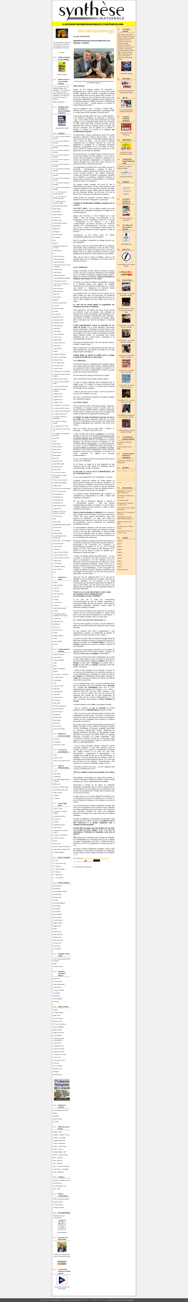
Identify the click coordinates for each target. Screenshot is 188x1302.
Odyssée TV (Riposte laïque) (61, 787)
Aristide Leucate (57, 220)
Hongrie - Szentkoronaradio (60, 1155)
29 (133, 480)
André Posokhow (57, 214)
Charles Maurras (57, 981)
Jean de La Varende (58, 990)
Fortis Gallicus (57, 773)
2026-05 (120, 549)
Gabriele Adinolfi (57, 340)
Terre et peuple (57, 726)
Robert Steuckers (58, 934)
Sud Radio (56, 795)
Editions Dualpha (57, 1030)
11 (123, 476)
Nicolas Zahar (57, 469)
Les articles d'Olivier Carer (60, 414)
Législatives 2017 (57, 396)
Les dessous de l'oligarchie (60, 835)
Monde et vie (56, 627)
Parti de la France (58, 711)
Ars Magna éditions (58, 1012)
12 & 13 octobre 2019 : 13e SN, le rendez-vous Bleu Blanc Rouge (126, 310)
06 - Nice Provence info (59, 863)
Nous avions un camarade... (60, 480)
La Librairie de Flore (58, 1046)
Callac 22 (55, 243)
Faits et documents (58, 593)
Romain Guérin (57, 937)
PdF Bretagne (56, 714)
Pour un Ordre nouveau (59, 491)
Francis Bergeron (57, 325)
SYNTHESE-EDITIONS (126, 176)
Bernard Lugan (57, 897)
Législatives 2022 (57, 399)
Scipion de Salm (57, 533)
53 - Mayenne (56, 872)
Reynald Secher (57, 1074)
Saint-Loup (56, 1001)
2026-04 (120, 552)
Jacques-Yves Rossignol (59, 357)
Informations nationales (59, 354)
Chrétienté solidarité (58, 660)
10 (121, 476)
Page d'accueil (109, 30)
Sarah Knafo (56, 530)
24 (121, 480)
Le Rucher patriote (58, 966)
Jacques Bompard (58, 691)
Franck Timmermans (58, 334)
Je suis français (57, 602)
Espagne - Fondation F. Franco (61, 1134)
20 (128, 478)
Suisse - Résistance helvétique (61, 1166)
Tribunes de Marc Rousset (60, 555)
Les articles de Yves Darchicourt (61, 411)
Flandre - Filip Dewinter (59, 1143)
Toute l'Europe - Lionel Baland (61, 1169)
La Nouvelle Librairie (58, 1051)
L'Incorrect (56, 605)
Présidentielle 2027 (58, 502)
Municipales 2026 (57, 466)
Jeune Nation (56, 694)
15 (133, 476)
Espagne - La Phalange (59, 1137)
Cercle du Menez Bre (58, 259)
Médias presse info (58, 621)
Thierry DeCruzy (57, 546)
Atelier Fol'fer (56, 1015)
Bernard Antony (57, 894)
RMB (54, 519)
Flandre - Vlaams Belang (59, 1146)
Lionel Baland (56, 908)
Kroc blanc (56, 1121)
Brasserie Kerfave (58, 1202)
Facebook (89, 861)
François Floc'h (57, 337)
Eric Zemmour (57, 314)
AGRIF (55, 963)
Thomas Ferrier (57, 943)
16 (118, 478)
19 (126, 478)
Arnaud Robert (57, 226)
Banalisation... (56, 231)
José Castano (57, 905)
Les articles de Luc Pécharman (61, 405)
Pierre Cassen (57, 843)
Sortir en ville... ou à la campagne (62, 540)
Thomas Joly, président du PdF (61, 760)
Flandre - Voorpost (58, 1149)
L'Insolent (55, 611)
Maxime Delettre (57, 914)
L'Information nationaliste (59, 608)
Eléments (55, 671)
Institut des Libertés (58, 686)
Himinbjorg (56, 1116)
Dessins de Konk (57, 1021)
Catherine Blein (57, 250)
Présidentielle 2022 (58, 500)
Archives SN (56, 217)
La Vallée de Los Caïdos (59, 1054)
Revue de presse (57, 516)
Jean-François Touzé (59, 362)
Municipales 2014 (57, 461)
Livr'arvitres (56, 1063)
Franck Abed (56, 328)
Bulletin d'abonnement (59, 102)
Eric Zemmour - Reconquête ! (61, 674)
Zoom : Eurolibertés (58, 1172)
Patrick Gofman (57, 917)
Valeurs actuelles (57, 641)
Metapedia (56, 1071)
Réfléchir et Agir (57, 717)
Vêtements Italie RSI (58, 1207)
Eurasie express (57, 1183)
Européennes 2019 (58, 320)
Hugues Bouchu (57, 348)
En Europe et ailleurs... (59, 308)
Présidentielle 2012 (58, 494)
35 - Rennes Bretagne (59, 869)
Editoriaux (55, 300)
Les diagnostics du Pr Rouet (60, 426)
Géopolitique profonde (59, 824)
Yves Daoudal (56, 948)
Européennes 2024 (58, 322)
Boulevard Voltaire (58, 585)
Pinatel (55, 928)
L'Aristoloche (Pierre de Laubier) (61, 371)
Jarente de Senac (58, 360)
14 (131, 476)
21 (131, 478)
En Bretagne (56, 739)
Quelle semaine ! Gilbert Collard (61, 849)
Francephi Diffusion (62, 1232)
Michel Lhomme (57, 452)
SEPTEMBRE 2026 (126, 244)
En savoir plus (130, 1300)
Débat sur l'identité (58, 291)
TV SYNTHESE (57, 563)
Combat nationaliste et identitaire (61, 278)
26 (126, 480)
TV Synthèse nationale (59, 566)
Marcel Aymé (56, 995)
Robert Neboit (56, 521)
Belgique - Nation (57, 1132)
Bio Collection (56, 237)
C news (55, 771)
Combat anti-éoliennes (59, 275)
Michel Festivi (56, 449)
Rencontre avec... (58, 508)
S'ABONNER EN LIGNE (61, 128)
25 (123, 480)
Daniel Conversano (58, 288)
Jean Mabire (56, 993)
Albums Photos (127, 280)
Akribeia (55, 1009)
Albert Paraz (56, 978)
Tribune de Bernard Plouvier (60, 552)
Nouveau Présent (57, 630)
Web (54, 572)
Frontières (56, 599)
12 (126, 476)
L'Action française (58, 697)
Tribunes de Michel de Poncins (61, 557)
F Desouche (56, 591)
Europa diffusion (57, 1035)
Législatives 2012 (57, 394)
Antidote (55, 582)
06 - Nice (55, 860)
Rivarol (55, 638)
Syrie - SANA (56, 1188)
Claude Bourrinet (57, 269)
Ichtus (54, 683)
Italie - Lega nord (57, 1160)
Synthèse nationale (62, 74)
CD (54, 253)
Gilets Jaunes (56, 345)
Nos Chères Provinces (59, 472)
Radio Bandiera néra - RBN (60, 789)
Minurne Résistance (58, 708)
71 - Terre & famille (58, 877)
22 (133, 478)
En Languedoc (57, 742)
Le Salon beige (57, 618)
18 (123, 478)
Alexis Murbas (57, 211)
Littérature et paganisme (59, 706)
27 (128, 480)
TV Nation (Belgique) (58, 852)
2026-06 (120, 546)
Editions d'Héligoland (58, 1027)
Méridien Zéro (56, 784)
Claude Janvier (57, 272)
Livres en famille (57, 1066)
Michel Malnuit (57, 455)
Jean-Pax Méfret (57, 1119)
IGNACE (55, 351)
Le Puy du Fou (57, 1057)
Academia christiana (58, 654)
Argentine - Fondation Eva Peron (61, 1180)
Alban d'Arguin (57, 208)
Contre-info (56, 588)
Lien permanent (104, 858)
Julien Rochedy (57, 827)
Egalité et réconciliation (59, 668)
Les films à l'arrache (58, 838)
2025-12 (120, 564)
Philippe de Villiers (58, 923)
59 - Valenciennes (58, 874)
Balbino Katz (56, 228)
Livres (54, 441)
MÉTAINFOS (56, 624)
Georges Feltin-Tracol (59, 342)
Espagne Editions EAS (59, 1140)
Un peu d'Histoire (57, 569)
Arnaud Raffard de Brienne (60, 223)
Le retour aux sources (59, 1060)
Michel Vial (56, 458)
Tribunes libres (57, 560)
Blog (54, 240)
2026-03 (120, 555)
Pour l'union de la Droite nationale (62, 488)
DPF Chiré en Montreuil (59, 1024)
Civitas (55, 663)
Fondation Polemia (58, 677)
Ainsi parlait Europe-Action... (60, 206)
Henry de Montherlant (59, 984)
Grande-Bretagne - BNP (59, 1152)
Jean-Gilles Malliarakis (59, 903)
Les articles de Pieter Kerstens (61, 408)
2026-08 (120, 541)
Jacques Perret (57, 987)
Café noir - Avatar (57, 808)
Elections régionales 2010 (60, 302)
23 (118, 480)
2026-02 (120, 558)
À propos (62, 52)
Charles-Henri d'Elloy (58, 262)
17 (121, 478)
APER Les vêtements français (61, 1199)
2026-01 (120, 561)
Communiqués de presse (59, 281)
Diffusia (55, 1113)
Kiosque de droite (57, 368)
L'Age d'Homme (57, 1043)
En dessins (56, 305)
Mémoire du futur (57, 1068)
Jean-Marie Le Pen (58, 365)
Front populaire (57, 680)
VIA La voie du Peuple (59, 728)
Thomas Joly (56, 549)
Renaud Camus (57, 931)
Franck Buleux (57, 331)
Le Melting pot (56, 776)
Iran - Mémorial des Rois (59, 1186)
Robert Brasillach (57, 998)
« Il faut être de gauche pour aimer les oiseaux (90, 30)
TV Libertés (56, 798)
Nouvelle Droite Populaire (59, 482)
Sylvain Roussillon (58, 940)
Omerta (55, 632)
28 (131, 480)
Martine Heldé (56, 444)
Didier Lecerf (56, 294)
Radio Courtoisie (57, 792)
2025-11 (120, 566)
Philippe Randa (57, 485)
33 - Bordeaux (57, 866)
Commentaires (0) (78, 861)
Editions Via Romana (58, 1032)
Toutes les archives (123, 569)
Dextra (55, 666)
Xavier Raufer (56, 945)
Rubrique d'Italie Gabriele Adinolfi (61, 524)
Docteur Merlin (57, 297)
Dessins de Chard (58, 1018)
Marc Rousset (57, 911)
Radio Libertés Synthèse (59, 505)
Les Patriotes (56, 700)
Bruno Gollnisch (57, 657)
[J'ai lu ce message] (186, 1300)
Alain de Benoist (57, 886)
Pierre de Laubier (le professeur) (61, 846)
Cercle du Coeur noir (58, 256)
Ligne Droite (56, 438)
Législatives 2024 (57, 402)
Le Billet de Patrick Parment (60, 379)
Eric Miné (55, 311)
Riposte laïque (57, 720)
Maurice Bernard (57, 446)
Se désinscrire (127, 191)
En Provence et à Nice (59, 744)
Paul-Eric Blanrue (57, 920)
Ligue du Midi (56, 703)
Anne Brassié (56, 888)
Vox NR (55, 644)
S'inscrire (127, 188)
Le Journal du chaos (123, 500)
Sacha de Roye (57, 527)
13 (128, 476)
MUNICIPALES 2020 (58, 464)
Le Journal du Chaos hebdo (60, 386)
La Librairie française (58, 1048)
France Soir (56, 596)
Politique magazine (58, 635)
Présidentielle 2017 (58, 497)
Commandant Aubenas (59, 816)
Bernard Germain (57, 234)
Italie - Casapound (58, 1157)
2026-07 (120, 543)
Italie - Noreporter (57, 1163)
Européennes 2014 (58, 317)
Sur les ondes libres (58, 543)
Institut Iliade (56, 688)
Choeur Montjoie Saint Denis (60, 1110)
